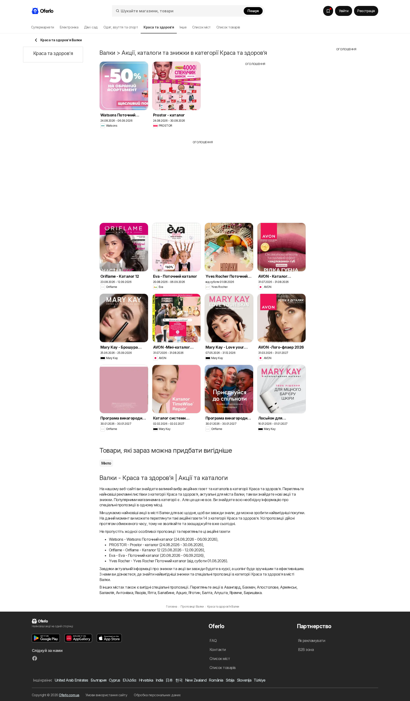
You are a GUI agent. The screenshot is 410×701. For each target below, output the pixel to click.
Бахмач (248, 587)
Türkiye (259, 680)
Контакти (218, 649)
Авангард (232, 587)
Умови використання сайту (106, 695)
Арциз (181, 592)
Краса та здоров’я (264, 488)
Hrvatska (146, 680)
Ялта (152, 592)
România (216, 680)
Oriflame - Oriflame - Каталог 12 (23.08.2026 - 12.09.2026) (156, 550)
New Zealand (195, 680)
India (159, 680)
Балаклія (106, 592)
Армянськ (288, 587)
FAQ (213, 640)
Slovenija (244, 680)
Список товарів (228, 27)
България (99, 680)
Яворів (140, 592)
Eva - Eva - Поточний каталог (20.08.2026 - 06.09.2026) (156, 555)
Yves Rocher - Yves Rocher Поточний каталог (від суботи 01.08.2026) (168, 560)
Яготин (194, 592)
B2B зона (306, 649)
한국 (179, 680)
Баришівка (252, 592)
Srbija (230, 680)
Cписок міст (201, 27)
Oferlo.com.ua (69, 695)
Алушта (221, 592)
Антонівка (124, 592)
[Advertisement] (255, 99)
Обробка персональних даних (157, 695)
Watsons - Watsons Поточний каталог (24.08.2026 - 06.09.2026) (163, 539)
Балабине (166, 592)
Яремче (235, 592)
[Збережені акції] (328, 11)
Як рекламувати (311, 640)
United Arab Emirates (71, 680)
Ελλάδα (129, 680)
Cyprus (114, 680)
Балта (207, 592)
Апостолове (267, 587)
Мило (106, 463)
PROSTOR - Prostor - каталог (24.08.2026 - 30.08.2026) (156, 544)
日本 (169, 680)
